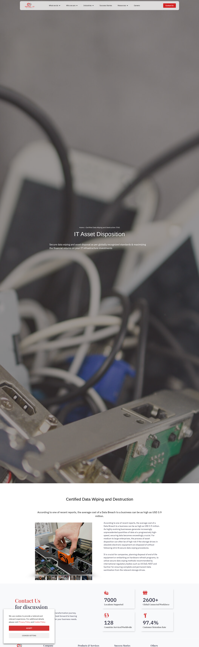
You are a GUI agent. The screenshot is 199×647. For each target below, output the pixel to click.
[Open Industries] (93, 5)
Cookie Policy (39, 622)
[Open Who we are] (77, 5)
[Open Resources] (127, 5)
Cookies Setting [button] (29, 636)
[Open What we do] (59, 5)
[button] (37, 548)
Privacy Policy (24, 622)
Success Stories (122, 645)
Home (81, 227)
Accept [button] (29, 628)
